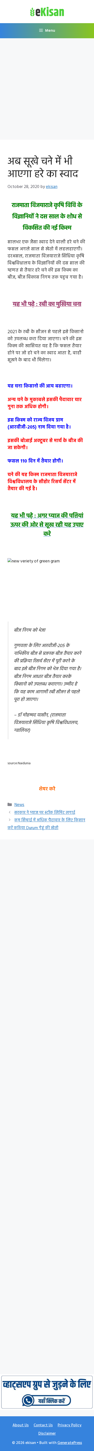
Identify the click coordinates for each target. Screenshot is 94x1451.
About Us (21, 1425)
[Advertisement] (47, 90)
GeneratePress (69, 1443)
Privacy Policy (69, 1425)
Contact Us (43, 1425)
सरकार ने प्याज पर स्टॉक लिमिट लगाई (44, 812)
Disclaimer (47, 1434)
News (19, 804)
